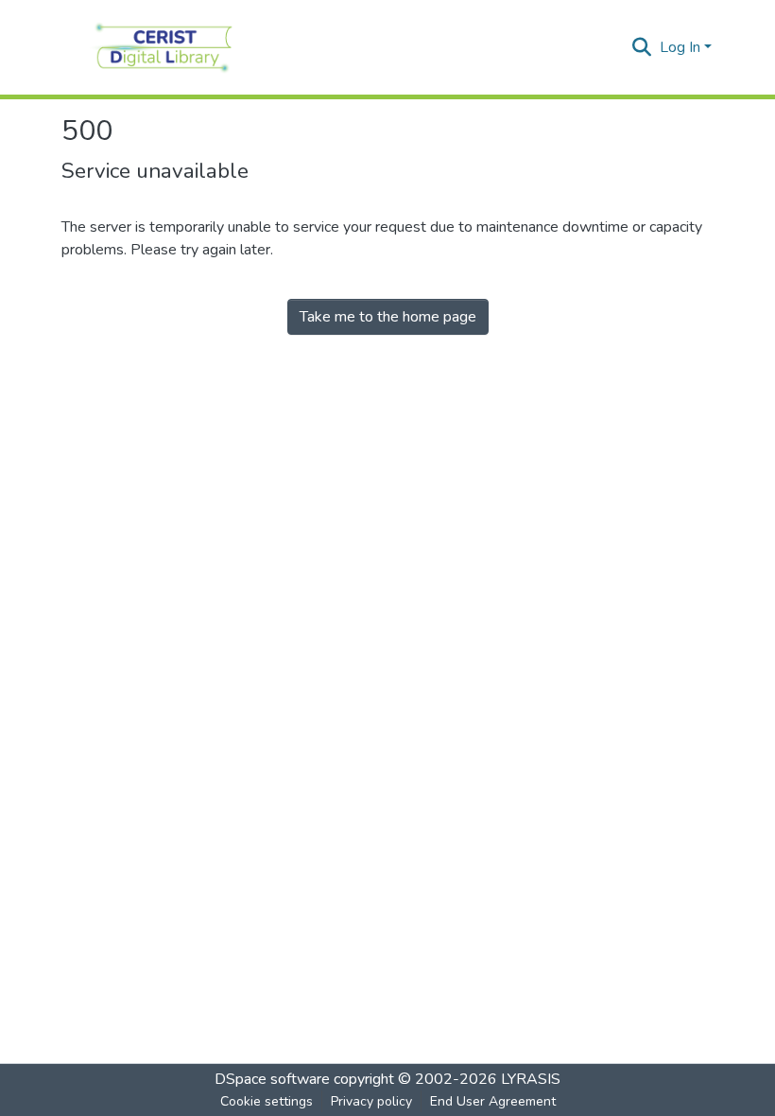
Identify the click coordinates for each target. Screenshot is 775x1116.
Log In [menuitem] (680, 47)
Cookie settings (266, 1101)
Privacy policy (371, 1101)
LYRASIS (530, 1079)
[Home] (164, 47)
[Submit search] (642, 47)
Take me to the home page (388, 316)
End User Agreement (493, 1101)
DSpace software (272, 1079)
